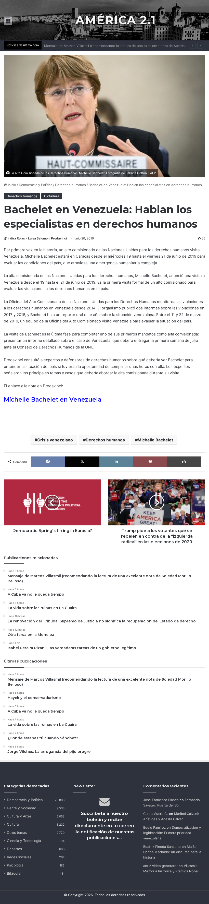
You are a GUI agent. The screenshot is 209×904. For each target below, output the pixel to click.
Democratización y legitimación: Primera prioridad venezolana (172, 832)
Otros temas (17, 832)
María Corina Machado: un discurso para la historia (172, 852)
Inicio (11, 185)
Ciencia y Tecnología (24, 841)
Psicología (15, 865)
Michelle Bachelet (155, 439)
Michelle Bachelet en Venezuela (52, 399)
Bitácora (14, 873)
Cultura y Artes (19, 816)
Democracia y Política (35, 185)
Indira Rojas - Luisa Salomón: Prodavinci (37, 238)
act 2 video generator (160, 866)
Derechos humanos (70, 185)
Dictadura (51, 196)
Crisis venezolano (55, 439)
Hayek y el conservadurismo (66, 46)
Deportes (14, 849)
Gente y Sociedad (21, 808)
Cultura (13, 824)
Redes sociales (19, 857)
